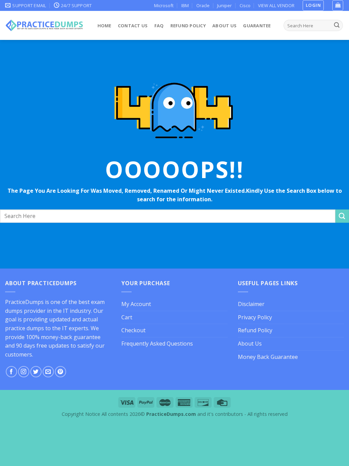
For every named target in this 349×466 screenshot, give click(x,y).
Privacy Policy (255, 317)
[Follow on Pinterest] (60, 371)
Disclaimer (251, 304)
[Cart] (337, 5)
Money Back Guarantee (268, 357)
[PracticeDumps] (44, 25)
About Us (224, 25)
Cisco (245, 5)
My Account (136, 304)
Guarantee (257, 25)
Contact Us (133, 25)
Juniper (224, 5)
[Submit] (337, 25)
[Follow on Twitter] (36, 371)
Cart (126, 317)
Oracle (203, 5)
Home (104, 25)
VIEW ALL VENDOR (276, 5)
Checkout (133, 330)
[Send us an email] (48, 371)
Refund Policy (188, 25)
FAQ (159, 25)
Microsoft (163, 5)
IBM (185, 5)
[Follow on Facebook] (11, 371)
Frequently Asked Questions (157, 343)
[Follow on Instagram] (23, 371)
